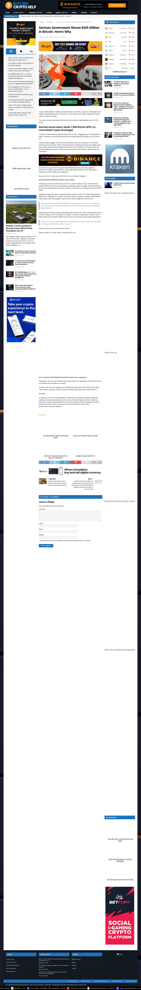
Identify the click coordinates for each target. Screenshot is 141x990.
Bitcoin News (111, 178)
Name (41, 523)
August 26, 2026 (11, 233)
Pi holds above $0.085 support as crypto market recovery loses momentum (25, 262)
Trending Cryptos (35, 12)
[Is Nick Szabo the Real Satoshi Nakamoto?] (108, 185)
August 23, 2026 (119, 112)
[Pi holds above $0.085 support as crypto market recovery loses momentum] (10, 263)
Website (41, 535)
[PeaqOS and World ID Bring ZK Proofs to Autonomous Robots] (108, 95)
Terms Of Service (11, 962)
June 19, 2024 (45, 37)
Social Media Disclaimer (13, 965)
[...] (19, 245)
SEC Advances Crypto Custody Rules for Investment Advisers (25, 252)
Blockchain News (112, 77)
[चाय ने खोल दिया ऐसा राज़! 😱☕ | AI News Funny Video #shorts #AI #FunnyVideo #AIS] (10, 274)
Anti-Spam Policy (11, 971)
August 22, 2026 (119, 127)
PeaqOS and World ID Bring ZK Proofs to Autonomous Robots (124, 94)
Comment (42, 509)
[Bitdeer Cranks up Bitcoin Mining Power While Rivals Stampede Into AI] (21, 212)
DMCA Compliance (11, 968)
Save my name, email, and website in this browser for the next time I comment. (65, 540)
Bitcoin (64, 37)
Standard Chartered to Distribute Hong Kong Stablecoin (121, 83)
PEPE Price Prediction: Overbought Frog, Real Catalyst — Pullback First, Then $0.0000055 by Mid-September (122, 121)
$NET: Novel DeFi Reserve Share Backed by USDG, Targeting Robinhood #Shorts (25, 287)
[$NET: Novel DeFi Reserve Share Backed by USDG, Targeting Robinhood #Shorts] (10, 287)
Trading (84, 12)
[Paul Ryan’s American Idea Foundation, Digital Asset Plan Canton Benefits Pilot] (108, 135)
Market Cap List (62, 12)
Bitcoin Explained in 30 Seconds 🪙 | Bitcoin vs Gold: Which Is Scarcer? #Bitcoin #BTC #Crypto (19, 89)
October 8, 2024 (119, 187)
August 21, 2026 (119, 138)
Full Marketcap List (120, 72)
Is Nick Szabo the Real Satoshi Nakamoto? (124, 184)
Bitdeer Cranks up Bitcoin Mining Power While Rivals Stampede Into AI (19, 228)
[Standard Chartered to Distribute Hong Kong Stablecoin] (108, 84)
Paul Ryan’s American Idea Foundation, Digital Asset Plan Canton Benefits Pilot (124, 134)
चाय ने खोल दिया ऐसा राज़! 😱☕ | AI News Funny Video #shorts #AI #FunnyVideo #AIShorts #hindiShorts (20, 76)
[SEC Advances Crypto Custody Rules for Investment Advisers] (10, 253)
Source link (42, 415)
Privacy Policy (10, 959)
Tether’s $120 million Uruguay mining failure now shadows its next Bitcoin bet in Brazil (20, 107)
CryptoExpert (55, 37)
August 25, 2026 (119, 87)
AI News (49, 12)
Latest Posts (18, 12)
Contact (94, 12)
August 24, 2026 (119, 97)
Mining (74, 12)
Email (41, 529)
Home (7, 12)
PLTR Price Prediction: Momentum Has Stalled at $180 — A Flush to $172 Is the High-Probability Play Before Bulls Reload (124, 106)
